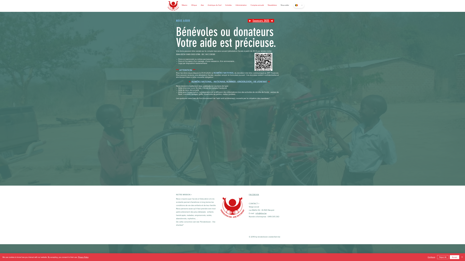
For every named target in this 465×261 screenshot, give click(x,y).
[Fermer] (462, 257)
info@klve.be (261, 213)
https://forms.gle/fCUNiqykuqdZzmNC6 (230, 74)
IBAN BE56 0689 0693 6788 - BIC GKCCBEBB (195, 54)
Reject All (442, 257)
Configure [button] (431, 257)
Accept (454, 257)
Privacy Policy (83, 257)
